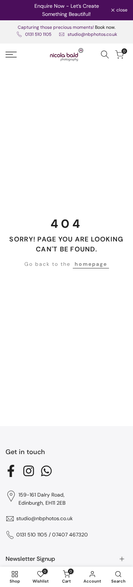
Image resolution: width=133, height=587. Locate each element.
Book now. (105, 27)
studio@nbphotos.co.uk (92, 34)
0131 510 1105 (38, 34)
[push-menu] (11, 54)
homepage (91, 264)
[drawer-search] (105, 54)
